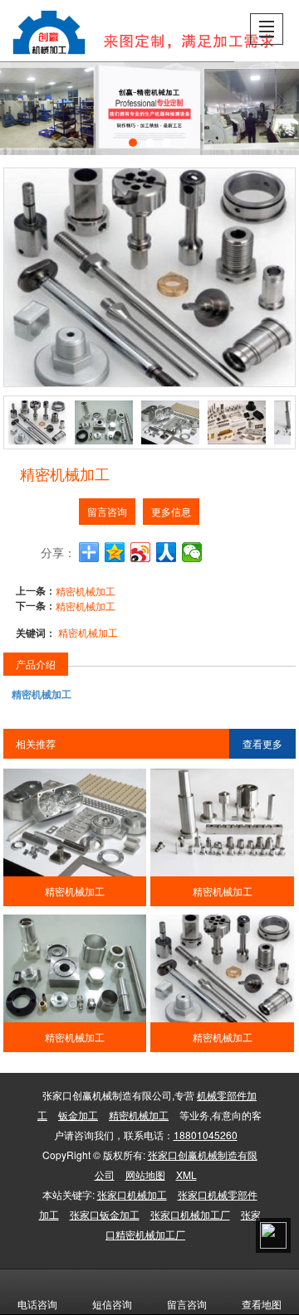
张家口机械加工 (132, 1194)
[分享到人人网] (166, 552)
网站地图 (145, 1174)
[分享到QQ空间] (115, 552)
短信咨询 (112, 1304)
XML (186, 1174)
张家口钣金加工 (105, 1214)
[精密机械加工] (75, 822)
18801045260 (206, 1135)
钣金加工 (78, 1115)
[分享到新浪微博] (140, 552)
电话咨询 (37, 1304)
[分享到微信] (192, 552)
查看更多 (262, 743)
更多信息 (171, 511)
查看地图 (262, 1304)
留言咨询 (107, 511)
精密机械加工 (85, 591)
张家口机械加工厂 (190, 1214)
